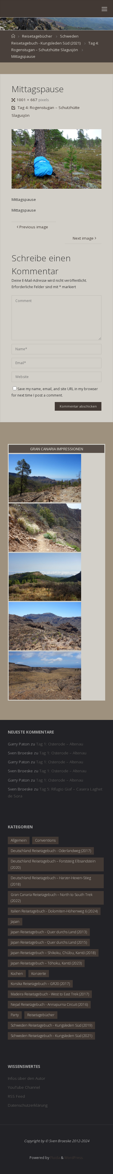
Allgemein (19, 840)
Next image (83, 238)
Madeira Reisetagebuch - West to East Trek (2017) (50, 994)
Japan (15, 921)
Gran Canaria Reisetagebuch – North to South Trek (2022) (51, 897)
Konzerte (38, 973)
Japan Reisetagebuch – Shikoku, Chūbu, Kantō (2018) (53, 952)
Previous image (33, 226)
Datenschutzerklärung (28, 1105)
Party (15, 1014)
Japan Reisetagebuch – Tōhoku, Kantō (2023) (46, 963)
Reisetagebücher (37, 36)
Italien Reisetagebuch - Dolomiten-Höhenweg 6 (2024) (54, 911)
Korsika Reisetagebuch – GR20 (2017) (40, 983)
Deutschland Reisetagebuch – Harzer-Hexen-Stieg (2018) (51, 881)
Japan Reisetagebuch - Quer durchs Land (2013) (49, 931)
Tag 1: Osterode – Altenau (59, 744)
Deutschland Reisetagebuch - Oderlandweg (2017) (51, 850)
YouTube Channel (24, 1087)
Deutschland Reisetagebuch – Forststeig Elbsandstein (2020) (53, 864)
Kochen (17, 973)
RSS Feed (16, 1096)
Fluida (54, 1157)
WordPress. (73, 1157)
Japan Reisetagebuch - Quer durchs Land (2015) (49, 942)
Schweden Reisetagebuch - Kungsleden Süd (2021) (51, 1035)
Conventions (45, 840)
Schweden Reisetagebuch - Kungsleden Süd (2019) (51, 1025)
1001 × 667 (28, 99)
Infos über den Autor (26, 1078)
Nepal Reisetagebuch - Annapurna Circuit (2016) (49, 1004)
